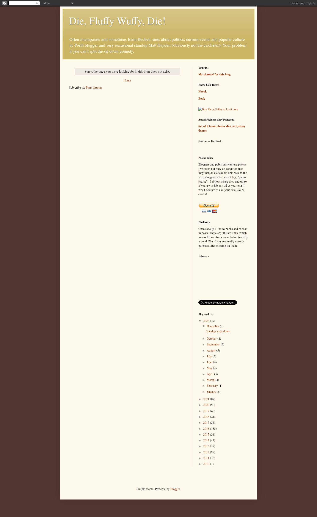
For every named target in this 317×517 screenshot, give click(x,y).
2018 (206, 417)
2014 (206, 440)
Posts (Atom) (94, 87)
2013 (206, 446)
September (214, 344)
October (212, 338)
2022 (206, 321)
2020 (206, 405)
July (210, 356)
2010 (206, 464)
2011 (206, 458)
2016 (206, 428)
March (211, 380)
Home (127, 80)
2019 (206, 411)
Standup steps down (218, 331)
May (210, 368)
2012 (206, 452)
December (213, 326)
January (212, 392)
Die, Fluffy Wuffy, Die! (117, 20)
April (210, 374)
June (210, 362)
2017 (206, 422)
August (211, 350)
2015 (206, 434)
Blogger (175, 489)
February (213, 385)
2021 (206, 399)
